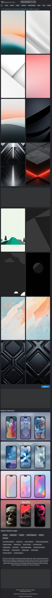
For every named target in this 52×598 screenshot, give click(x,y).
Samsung (5, 538)
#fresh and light (27, 544)
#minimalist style (37, 544)
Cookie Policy (24, 594)
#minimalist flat (16, 550)
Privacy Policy (17, 594)
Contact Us (28, 590)
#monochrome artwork (39, 547)
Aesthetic (21, 535)
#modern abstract (7, 553)
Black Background (31, 5)
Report (33, 590)
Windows (41, 535)
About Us (29, 591)
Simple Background (31, 535)
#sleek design (25, 550)
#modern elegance (18, 553)
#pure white (15, 547)
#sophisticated (6, 547)
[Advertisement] (25, 197)
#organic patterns (7, 544)
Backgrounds (13, 535)
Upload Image (23, 591)
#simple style (6, 550)
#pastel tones (17, 544)
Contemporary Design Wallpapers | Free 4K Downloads (8, 2)
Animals (17, 5)
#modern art (19, 541)
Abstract (12, 5)
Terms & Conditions (20, 590)
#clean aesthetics (29, 541)
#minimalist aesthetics (8, 541)
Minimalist (24, 5)
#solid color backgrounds (42, 541)
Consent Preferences (32, 594)
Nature (6, 5)
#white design (34, 550)
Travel (44, 5)
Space (39, 5)
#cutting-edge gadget (26, 547)
